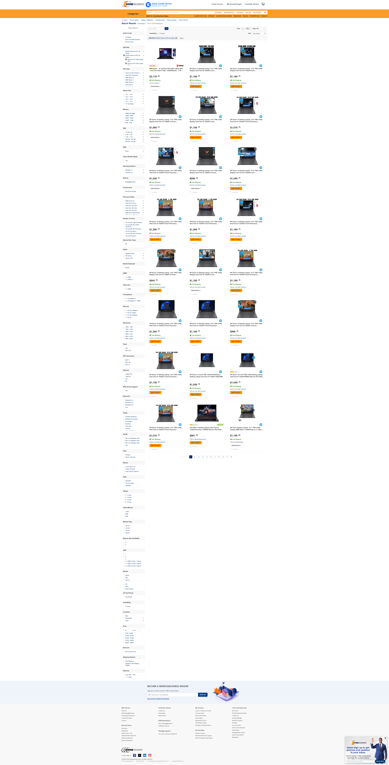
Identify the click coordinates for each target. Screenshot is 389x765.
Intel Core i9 (129, 85)
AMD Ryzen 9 (129, 77)
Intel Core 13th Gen (131, 208)
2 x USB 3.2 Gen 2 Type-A (133, 566)
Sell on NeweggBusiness (165, 723)
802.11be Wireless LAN (132, 438)
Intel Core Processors (131, 75)
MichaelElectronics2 (200, 439)
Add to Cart (195, 86)
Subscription (235, 730)
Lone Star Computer (200, 83)
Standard (128, 481)
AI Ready (128, 37)
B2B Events (211, 16)
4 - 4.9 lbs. (128, 497)
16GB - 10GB (129, 120)
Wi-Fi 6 (127, 365)
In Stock (127, 606)
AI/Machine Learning (131, 419)
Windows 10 (129, 172)
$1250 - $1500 (129, 638)
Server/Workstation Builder (224, 16)
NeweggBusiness (130, 182)
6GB (126, 516)
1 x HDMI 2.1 (129, 279)
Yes (126, 161)
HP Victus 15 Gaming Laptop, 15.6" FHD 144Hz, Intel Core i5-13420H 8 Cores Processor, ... (246, 120)
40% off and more (130, 652)
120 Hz (127, 526)
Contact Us (264, 16)
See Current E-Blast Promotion (158, 699)
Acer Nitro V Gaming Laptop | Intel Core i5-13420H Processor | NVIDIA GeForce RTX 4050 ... (206, 428)
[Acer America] (220, 424)
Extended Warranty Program (203, 735)
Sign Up (203, 695)
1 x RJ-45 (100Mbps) (131, 310)
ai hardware (218, 12)
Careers (124, 720)
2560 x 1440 (129, 331)
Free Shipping (129, 661)
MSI (126, 578)
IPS (126, 348)
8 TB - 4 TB (128, 134)
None (126, 151)
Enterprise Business (127, 738)
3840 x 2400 (129, 339)
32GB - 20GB (129, 118)
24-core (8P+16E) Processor (133, 222)
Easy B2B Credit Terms (200, 16)
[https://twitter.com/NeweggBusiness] (139, 755)
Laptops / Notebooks (147, 20)
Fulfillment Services (163, 726)
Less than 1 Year (130, 675)
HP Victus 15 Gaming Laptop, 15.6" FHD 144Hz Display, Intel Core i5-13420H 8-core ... (206, 70)
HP (126, 584)
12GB (127, 511)
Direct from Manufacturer (132, 39)
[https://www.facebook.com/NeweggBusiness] (134, 755)
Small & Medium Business (129, 735)
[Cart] (263, 4)
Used (126, 621)
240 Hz (127, 533)
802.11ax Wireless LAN (132, 440)
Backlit (127, 268)
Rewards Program (237, 720)
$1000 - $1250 (129, 636)
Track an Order (199, 713)
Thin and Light (129, 483)
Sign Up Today (380, 761)
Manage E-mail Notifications (203, 725)
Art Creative (128, 421)
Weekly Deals (237, 16)
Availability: (153, 33)
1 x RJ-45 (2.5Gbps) (131, 315)
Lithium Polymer (130, 469)
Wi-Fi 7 (127, 360)
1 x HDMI (128, 277)
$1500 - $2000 (129, 640)
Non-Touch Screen (130, 191)
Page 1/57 (256, 28)
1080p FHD (128, 374)
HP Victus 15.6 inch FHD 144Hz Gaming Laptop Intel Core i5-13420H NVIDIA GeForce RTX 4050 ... (247, 376)
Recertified (128, 618)
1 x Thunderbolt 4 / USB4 (132, 301)
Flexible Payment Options (239, 713)
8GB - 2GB (128, 123)
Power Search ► (133, 28)
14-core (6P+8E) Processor (133, 233)
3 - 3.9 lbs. (128, 495)
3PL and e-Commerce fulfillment (167, 734)
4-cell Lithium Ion (130, 467)
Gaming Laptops (172, 20)
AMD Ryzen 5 (129, 82)
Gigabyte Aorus (130, 253)
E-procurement (236, 725)
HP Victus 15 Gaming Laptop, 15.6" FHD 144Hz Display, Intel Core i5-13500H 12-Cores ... (165, 120)
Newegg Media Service (238, 732)
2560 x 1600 (129, 334)
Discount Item (129, 42)
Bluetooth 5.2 (129, 405)
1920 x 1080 (129, 327)
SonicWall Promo (255, 16)
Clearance (245, 16)
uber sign (248, 12)
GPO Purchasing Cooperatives (204, 738)
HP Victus (128, 256)
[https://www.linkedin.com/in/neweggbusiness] (144, 755)
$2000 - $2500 (129, 642)
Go (166, 28)
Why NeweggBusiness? (128, 713)
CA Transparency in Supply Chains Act (158, 761)
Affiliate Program (200, 733)
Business (128, 424)
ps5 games (240, 12)
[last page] (231, 456)
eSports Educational (238, 735)
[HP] (220, 65)
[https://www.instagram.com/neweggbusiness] (149, 755)
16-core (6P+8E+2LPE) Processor (132, 226)
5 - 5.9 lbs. (128, 500)
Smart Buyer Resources (128, 715)
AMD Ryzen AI (129, 201)
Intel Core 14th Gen (131, 205)
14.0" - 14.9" (129, 94)
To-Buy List (235, 715)
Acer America (129, 589)
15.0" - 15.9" (129, 97)
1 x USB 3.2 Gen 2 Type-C (133, 563)
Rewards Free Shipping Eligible (132, 664)
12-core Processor (130, 236)
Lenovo (127, 580)
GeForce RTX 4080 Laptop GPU (135, 60)
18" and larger (129, 104)
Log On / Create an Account (203, 711)
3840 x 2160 (129, 336)
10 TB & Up (128, 132)
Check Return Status (201, 723)
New (126, 616)
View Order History (200, 715)
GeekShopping (239, 442)
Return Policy (162, 715)
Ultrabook (128, 485)
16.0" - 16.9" (129, 99)
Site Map (234, 723)
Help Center (161, 713)
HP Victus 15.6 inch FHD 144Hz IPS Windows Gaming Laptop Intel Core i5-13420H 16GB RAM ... (206, 377)
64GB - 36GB (129, 116)
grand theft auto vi (229, 12)
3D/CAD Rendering (130, 417)
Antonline (156, 83)
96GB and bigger (130, 113)
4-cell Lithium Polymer (131, 471)
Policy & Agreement (127, 761)
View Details (155, 86)
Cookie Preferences (177, 761)
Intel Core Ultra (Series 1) (132, 73)
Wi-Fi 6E (127, 362)
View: (238, 28)
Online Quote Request (238, 728)
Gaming (127, 428)
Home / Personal (130, 457)
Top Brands (128, 597)
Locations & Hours (127, 718)
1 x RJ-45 (128, 317)
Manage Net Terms (200, 720)
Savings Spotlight (237, 718)
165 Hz (127, 530)
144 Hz (127, 528)
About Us (124, 711)
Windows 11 (129, 170)
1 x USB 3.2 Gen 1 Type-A (133, 561)
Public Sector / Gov (127, 733)
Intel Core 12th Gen (131, 210)
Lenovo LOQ (129, 258)
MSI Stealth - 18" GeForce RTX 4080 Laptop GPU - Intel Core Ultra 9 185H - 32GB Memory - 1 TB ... (166, 70)
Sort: (249, 33)
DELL (127, 586)
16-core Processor (130, 231)
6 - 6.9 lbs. (128, 502)
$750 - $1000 (129, 633)
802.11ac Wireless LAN (132, 443)
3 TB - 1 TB (128, 137)
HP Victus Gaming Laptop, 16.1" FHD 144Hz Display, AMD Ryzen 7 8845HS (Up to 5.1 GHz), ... (247, 428)
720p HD (127, 376)
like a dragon (257, 12)
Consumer (128, 426)
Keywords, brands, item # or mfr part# (165, 12)
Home (125, 20)
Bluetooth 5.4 (129, 400)
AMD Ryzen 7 (129, 80)
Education (124, 728)
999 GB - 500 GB (130, 139)
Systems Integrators (127, 740)
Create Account (217, 4)
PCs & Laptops (134, 20)
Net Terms (235, 711)
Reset (181, 38)
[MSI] (180, 65)
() (157, 66)
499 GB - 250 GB (130, 141)
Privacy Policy (140, 761)
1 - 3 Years (128, 677)
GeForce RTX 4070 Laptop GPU (135, 64)
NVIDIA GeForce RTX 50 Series (132, 52)
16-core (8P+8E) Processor (133, 229)
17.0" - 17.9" (129, 101)
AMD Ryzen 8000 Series (132, 213)
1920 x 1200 (129, 329)
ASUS (127, 575)
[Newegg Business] (132, 749)
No (126, 244)
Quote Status (199, 718)
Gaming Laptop (160, 20)
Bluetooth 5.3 (129, 402)
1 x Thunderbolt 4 (130, 298)
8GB (126, 514)
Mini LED (128, 350)
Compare (154, 90)
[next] (227, 456)
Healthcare (125, 731)
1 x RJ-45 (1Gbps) (130, 313)
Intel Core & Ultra (130, 203)
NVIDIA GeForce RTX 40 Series (132, 56)
